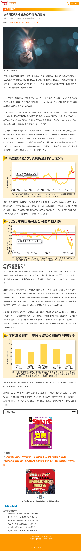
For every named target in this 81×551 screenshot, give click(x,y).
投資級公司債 (13, 22)
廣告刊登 (42, 536)
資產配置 (29, 22)
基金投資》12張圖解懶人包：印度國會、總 (23, 520)
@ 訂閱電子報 (11, 506)
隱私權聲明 (33, 539)
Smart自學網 (5, 3)
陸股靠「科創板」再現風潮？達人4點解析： (23, 517)
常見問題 (45, 539)
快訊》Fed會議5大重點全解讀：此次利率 (22, 524)
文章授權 (39, 539)
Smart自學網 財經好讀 (12, 3)
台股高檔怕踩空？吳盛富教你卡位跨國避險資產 (40, 501)
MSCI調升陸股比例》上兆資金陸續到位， (22, 527)
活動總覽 (51, 539)
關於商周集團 (35, 536)
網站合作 (48, 536)
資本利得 (22, 22)
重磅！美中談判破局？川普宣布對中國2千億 (23, 513)
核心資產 (35, 22)
